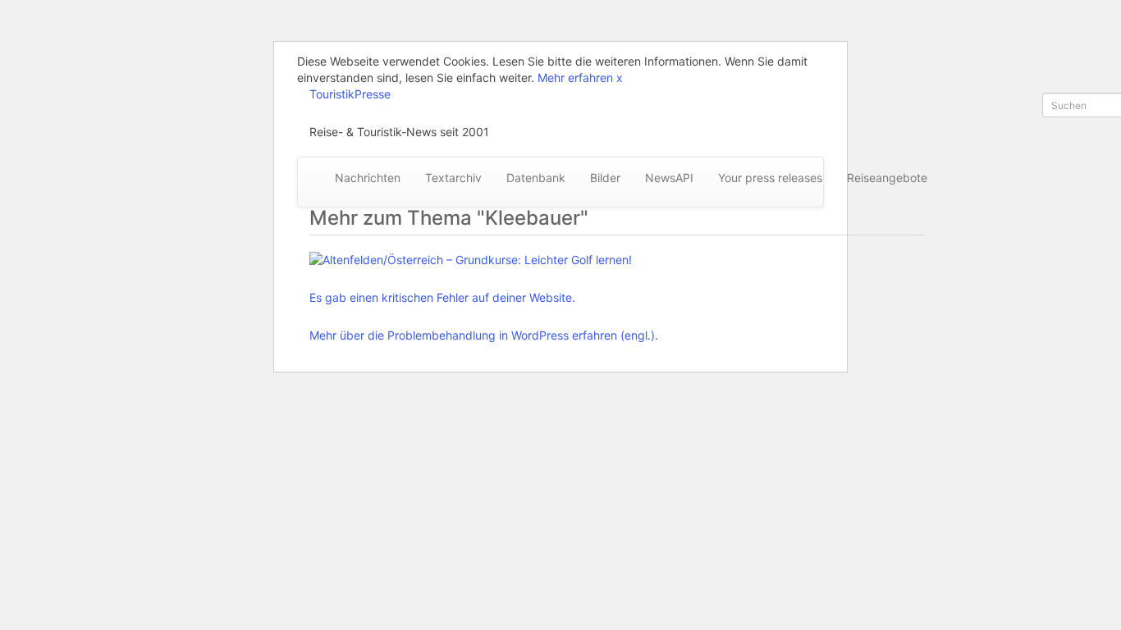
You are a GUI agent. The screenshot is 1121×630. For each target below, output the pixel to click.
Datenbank (535, 178)
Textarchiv (453, 178)
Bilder (605, 178)
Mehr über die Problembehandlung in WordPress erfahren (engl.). (483, 335)
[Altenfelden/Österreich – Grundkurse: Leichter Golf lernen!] (483, 260)
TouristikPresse (350, 94)
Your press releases (770, 178)
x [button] (619, 77)
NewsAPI (669, 178)
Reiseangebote (887, 178)
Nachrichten (367, 178)
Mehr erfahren (575, 77)
